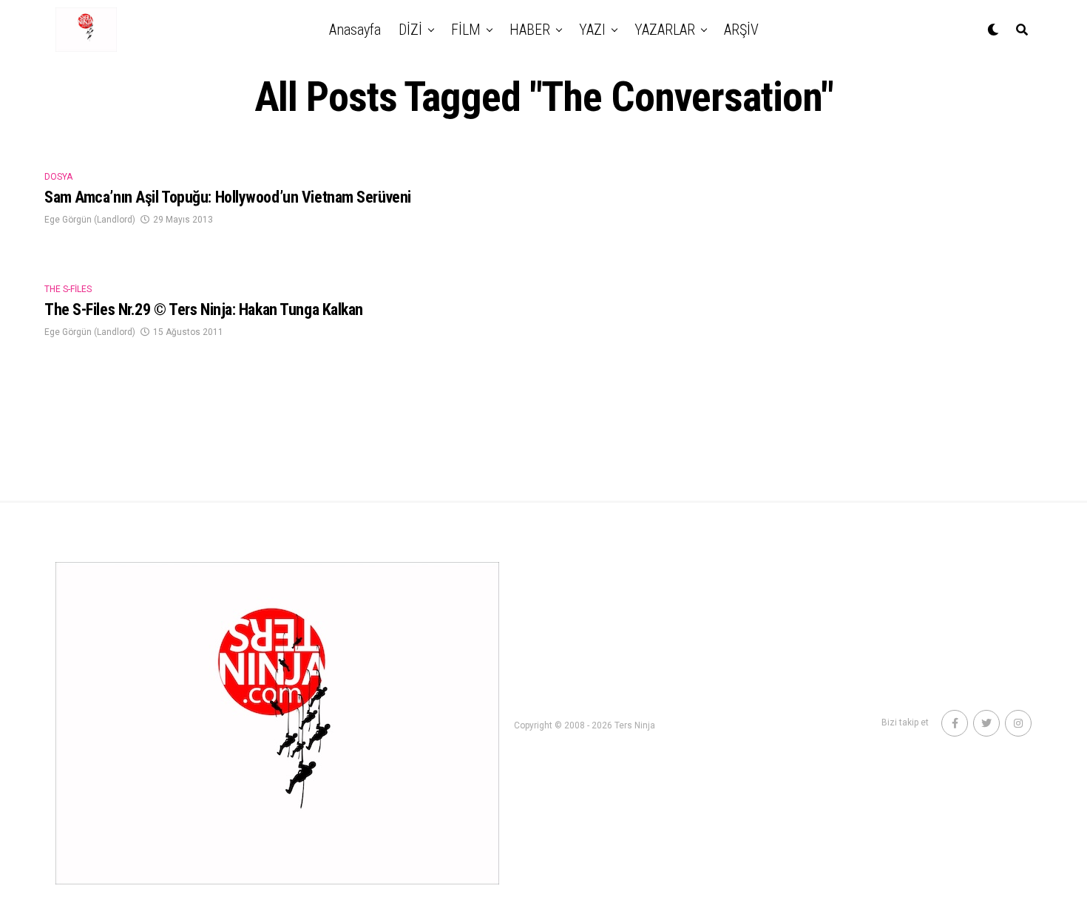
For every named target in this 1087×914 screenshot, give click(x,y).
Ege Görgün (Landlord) (89, 219)
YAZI (592, 29)
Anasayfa (355, 29)
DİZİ (410, 29)
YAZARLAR (664, 29)
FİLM (466, 29)
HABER (529, 29)
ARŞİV (741, 29)
